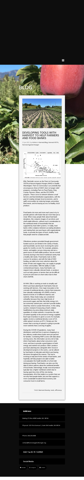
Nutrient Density (44, 390)
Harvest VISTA (53, 142)
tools (52, 390)
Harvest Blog (43, 142)
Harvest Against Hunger (30, 145)
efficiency (58, 390)
